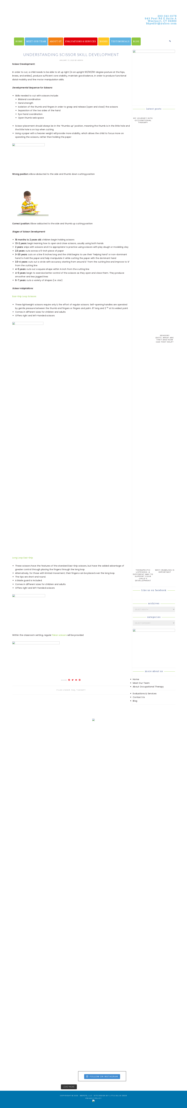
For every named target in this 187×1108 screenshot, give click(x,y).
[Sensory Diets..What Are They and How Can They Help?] (164, 331)
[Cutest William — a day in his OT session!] (70, 820)
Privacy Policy (93, 1098)
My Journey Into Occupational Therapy (143, 120)
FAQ (73, 690)
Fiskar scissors (59, 635)
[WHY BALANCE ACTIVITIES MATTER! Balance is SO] (70, 978)
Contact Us (139, 697)
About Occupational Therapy (148, 686)
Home (136, 679)
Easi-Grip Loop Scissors (24, 296)
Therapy (81, 690)
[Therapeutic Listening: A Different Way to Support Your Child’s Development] (143, 565)
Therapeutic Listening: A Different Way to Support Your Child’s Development (143, 575)
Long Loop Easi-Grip (22, 557)
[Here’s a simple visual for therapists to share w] (23, 750)
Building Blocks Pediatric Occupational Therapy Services (64, 29)
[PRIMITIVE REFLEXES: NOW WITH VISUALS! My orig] (23, 1004)
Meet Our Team (141, 683)
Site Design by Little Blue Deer (110, 1095)
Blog (135, 700)
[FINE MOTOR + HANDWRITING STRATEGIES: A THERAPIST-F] (117, 823)
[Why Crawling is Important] (164, 565)
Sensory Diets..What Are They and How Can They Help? (165, 338)
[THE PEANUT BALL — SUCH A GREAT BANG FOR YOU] (117, 958)
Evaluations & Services (144, 693)
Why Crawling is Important (164, 571)
